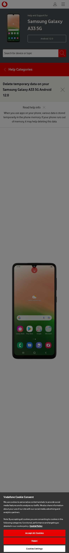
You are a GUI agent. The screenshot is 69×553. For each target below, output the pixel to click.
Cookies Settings (34, 548)
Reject (34, 541)
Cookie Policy (36, 526)
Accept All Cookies (34, 533)
